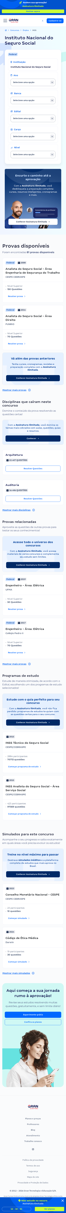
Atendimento (33, 1135)
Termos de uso (33, 1165)
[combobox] (33, 82)
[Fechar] (62, 1200)
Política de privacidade (33, 1160)
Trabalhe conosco (33, 1141)
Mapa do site (33, 1177)
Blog (33, 1130)
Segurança (33, 1171)
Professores (33, 1124)
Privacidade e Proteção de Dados (33, 1182)
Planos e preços (33, 1118)
